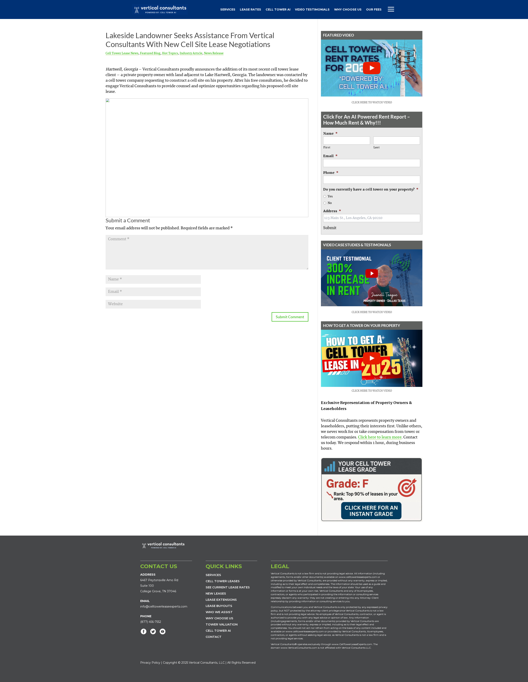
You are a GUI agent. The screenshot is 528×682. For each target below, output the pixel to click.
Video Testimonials (312, 9)
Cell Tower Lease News (122, 53)
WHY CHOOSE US (219, 618)
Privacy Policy (150, 662)
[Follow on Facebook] (143, 631)
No (330, 203)
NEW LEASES (216, 593)
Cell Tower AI (278, 9)
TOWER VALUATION (222, 624)
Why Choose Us (348, 9)
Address (332, 211)
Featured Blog (150, 53)
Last (377, 147)
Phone (330, 173)
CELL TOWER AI (218, 631)
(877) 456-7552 (150, 622)
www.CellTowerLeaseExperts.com (352, 644)
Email (330, 156)
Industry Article (191, 53)
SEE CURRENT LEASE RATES (228, 587)
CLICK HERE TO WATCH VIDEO (372, 102)
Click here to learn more (380, 437)
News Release (214, 53)
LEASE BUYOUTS (219, 606)
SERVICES (213, 575)
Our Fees (374, 9)
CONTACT (214, 637)
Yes (330, 196)
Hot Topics (170, 53)
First (326, 147)
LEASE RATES (250, 9)
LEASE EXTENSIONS (221, 600)
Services (227, 9)
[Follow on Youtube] (162, 631)
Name (330, 133)
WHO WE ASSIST (219, 612)
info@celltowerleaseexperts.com (163, 606)
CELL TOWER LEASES (223, 581)
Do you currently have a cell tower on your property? (370, 189)
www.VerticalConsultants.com (299, 647)
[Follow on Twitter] (153, 631)
